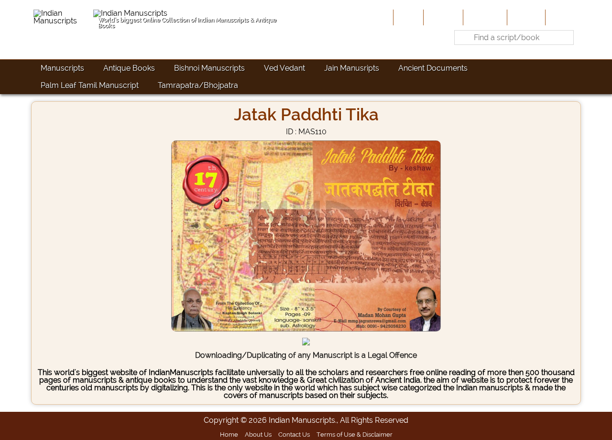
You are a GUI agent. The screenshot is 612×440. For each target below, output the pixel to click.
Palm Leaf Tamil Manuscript (90, 85)
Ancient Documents (433, 68)
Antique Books (129, 68)
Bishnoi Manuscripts (209, 68)
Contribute (484, 17)
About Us (442, 17)
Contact (562, 17)
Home (407, 17)
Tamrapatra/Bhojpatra (198, 85)
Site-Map (525, 17)
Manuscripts (62, 68)
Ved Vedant (284, 68)
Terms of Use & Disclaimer (355, 434)
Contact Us (294, 434)
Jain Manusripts (351, 68)
